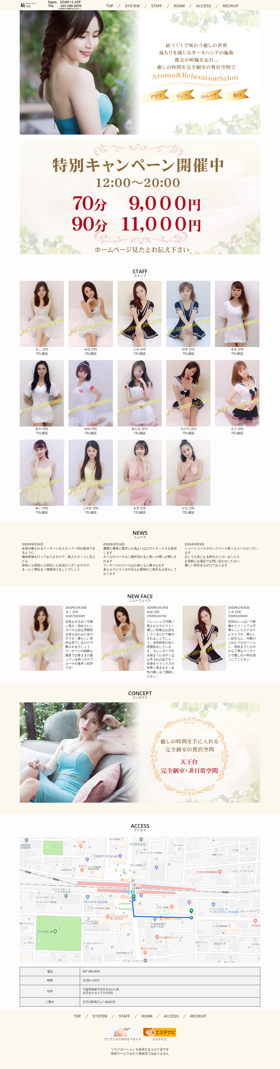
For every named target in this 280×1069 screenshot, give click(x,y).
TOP (109, 6)
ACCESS (203, 6)
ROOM (179, 6)
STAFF (156, 6)
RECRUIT (231, 6)
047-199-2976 (91, 971)
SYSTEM (132, 6)
